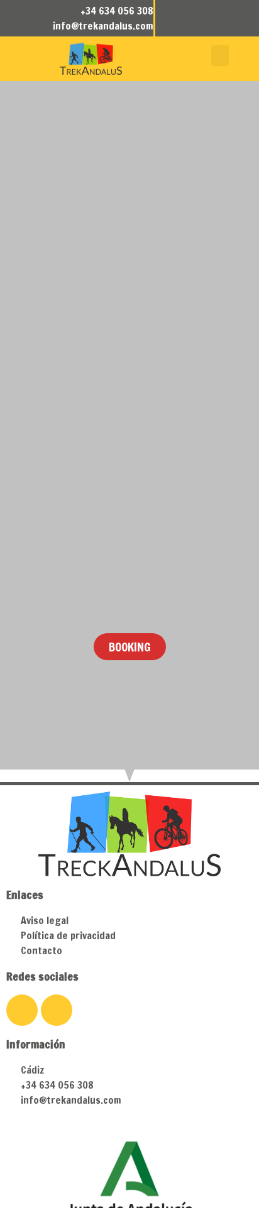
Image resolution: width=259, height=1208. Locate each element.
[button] (220, 55)
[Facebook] (194, 18)
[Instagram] (221, 18)
